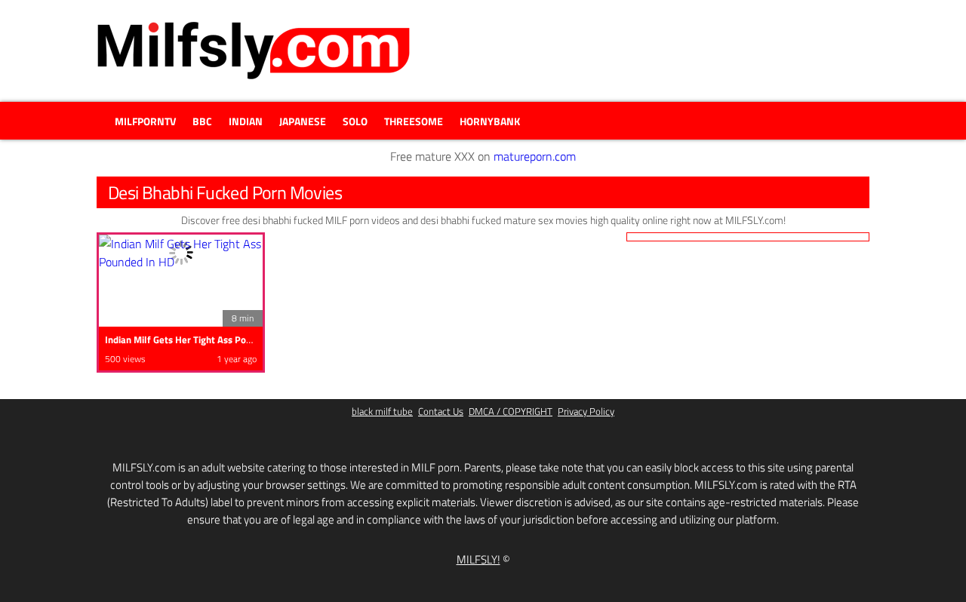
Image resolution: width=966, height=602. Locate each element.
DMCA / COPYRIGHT (510, 411)
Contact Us (440, 411)
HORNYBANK (490, 121)
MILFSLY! (478, 559)
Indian (246, 121)
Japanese (302, 121)
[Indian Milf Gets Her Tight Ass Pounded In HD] (181, 253)
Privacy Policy (586, 411)
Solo (355, 121)
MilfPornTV (145, 121)
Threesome (413, 121)
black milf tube (382, 411)
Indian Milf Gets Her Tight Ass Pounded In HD (201, 339)
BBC (202, 121)
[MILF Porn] (254, 50)
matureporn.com (535, 156)
